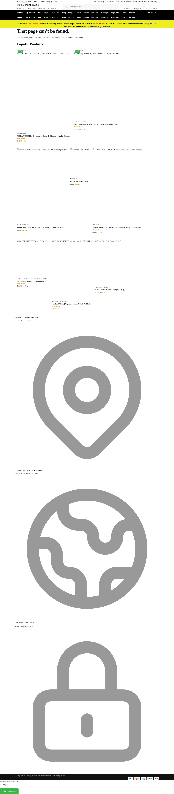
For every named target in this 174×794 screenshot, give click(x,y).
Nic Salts (73, 179)
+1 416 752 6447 (58, 2)
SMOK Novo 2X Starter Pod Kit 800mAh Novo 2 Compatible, (117, 227)
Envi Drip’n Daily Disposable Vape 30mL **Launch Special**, (41, 227)
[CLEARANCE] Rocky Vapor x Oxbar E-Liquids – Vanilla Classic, (43, 136)
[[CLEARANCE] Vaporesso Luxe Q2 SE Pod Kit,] (72, 269)
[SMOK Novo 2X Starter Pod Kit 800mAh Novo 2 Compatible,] (117, 185)
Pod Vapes (96, 224)
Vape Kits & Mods (59, 301)
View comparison (9, 791)
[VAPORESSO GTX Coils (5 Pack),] (33, 258)
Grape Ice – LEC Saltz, (79, 181)
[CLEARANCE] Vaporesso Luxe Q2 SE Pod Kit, (71, 304)
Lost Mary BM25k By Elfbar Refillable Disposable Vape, (96, 124)
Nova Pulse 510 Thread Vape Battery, (110, 290)
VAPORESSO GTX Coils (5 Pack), (30, 281)
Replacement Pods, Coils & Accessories (33, 278)
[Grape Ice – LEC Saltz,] (79, 162)
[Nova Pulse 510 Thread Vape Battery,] (110, 262)
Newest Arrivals (23, 133)
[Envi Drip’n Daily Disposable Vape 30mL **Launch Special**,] (42, 185)
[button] (152, 12)
